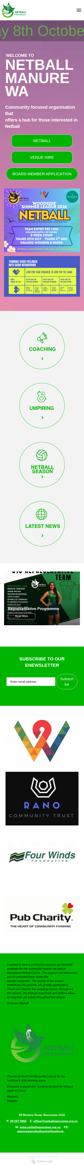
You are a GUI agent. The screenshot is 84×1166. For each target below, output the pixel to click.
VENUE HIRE (42, 157)
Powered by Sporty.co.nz (42, 1157)
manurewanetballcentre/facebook (40, 1131)
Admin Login (44, 1161)
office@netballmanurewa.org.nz (55, 1121)
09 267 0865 (18, 1121)
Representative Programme (33, 609)
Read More (21, 616)
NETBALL (42, 141)
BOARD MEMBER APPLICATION (42, 174)
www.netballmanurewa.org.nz (40, 1127)
